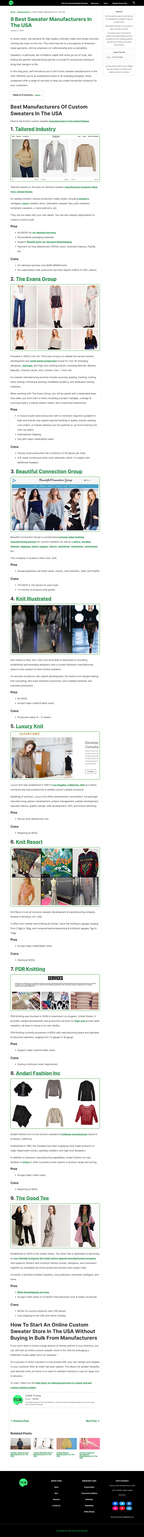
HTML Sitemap (89, 1511)
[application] (99, 3)
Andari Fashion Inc (38, 1073)
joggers (43, 546)
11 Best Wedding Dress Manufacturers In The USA (42, 1454)
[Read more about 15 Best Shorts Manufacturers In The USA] (67, 1443)
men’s (25, 203)
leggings (25, 546)
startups (27, 365)
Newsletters (89, 1505)
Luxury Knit (29, 726)
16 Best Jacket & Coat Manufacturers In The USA (19, 1454)
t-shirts (76, 541)
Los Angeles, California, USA (68, 785)
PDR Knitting (30, 969)
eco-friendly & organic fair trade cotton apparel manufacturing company (55, 1258)
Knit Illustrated (33, 599)
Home (12, 12)
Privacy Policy (89, 1487)
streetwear (77, 546)
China (26, 1162)
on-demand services (44, 232)
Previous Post (20, 1420)
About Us (56, 1499)
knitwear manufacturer (74, 1134)
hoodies (86, 541)
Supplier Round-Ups (119, 3)
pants (35, 546)
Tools (106, 3)
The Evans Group (36, 279)
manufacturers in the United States (69, 121)
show (37, 95)
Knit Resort (29, 842)
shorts (53, 546)
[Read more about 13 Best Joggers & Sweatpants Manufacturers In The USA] (89, 1443)
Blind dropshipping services (33, 1292)
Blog (56, 1493)
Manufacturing (23, 12)
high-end (80, 1021)
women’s (84, 198)
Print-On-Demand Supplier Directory (74, 3)
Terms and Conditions (89, 1493)
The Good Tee (32, 1198)
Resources (95, 3)
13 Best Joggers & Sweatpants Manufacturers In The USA (88, 1455)
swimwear (64, 546)
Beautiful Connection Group (49, 471)
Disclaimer (89, 1499)
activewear (91, 546)
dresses (14, 546)
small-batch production (43, 361)
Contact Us (56, 1505)
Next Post (93, 1420)
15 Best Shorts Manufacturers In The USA (65, 1454)
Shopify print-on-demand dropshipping (49, 242)
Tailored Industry (35, 129)
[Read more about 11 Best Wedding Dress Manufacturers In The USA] (43, 1443)
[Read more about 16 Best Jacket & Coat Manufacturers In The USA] (20, 1443)
